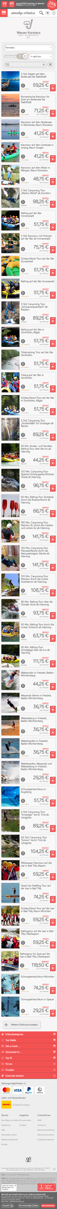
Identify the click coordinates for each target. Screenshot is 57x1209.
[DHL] (6, 1105)
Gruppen (23, 1125)
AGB (39, 1120)
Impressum (41, 1125)
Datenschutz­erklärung (46, 1130)
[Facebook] (54, 1169)
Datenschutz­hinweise (45, 1135)
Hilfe (3, 1130)
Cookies (25, 1196)
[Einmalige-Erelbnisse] (28, 1159)
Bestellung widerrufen (9, 1140)
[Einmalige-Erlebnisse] (23, 13)
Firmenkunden (25, 1120)
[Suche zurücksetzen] (50, 64)
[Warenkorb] (47, 13)
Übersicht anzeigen (22, 1105)
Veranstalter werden (9, 1135)
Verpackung (6, 1125)
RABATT (51, 7)
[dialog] (28, 1200)
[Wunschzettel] (53, 13)
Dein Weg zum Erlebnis (10, 1120)
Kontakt (4, 1144)
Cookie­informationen (45, 1140)
